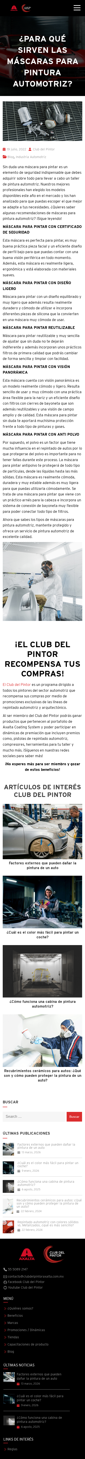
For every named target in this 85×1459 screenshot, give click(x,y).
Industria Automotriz (31, 157)
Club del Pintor (43, 149)
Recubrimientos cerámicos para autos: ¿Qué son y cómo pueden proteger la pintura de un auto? (49, 1203)
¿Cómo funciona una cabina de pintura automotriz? (45, 1183)
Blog (10, 157)
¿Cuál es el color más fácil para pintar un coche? (47, 1164)
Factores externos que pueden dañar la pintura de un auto (46, 1146)
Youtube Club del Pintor (25, 1287)
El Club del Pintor (17, 685)
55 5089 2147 (17, 1269)
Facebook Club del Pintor (26, 1282)
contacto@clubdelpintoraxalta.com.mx (35, 1276)
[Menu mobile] (77, 8)
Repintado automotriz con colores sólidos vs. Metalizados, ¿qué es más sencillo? (48, 1223)
